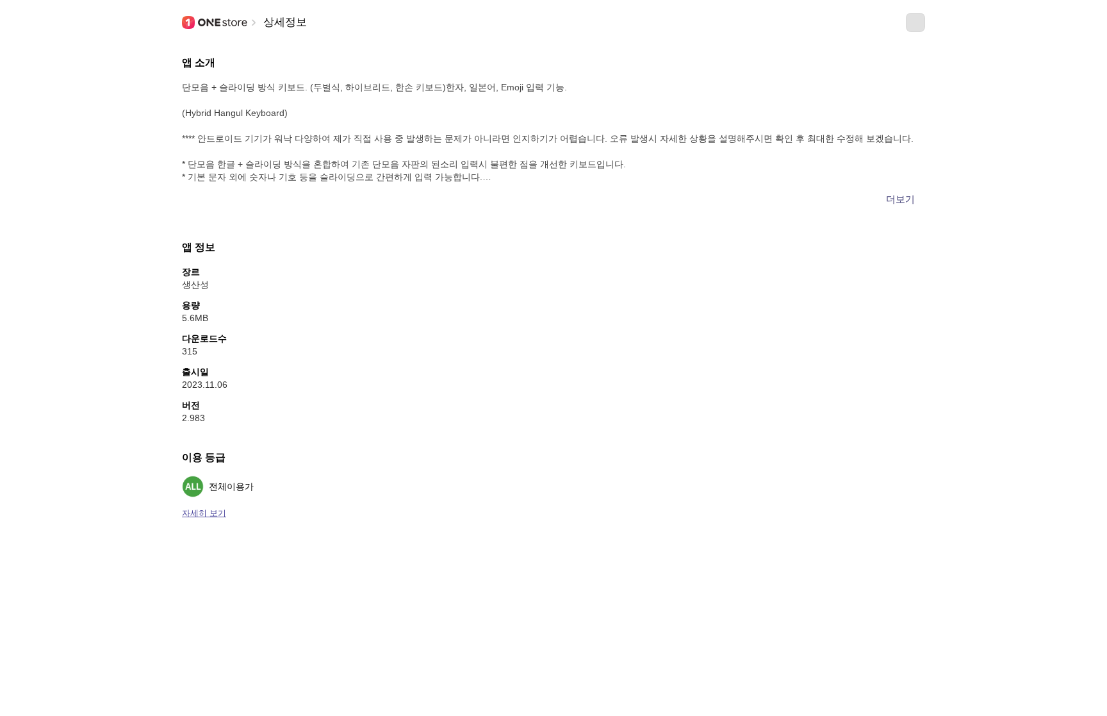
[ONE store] (215, 22)
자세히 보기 (204, 513)
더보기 (900, 199)
